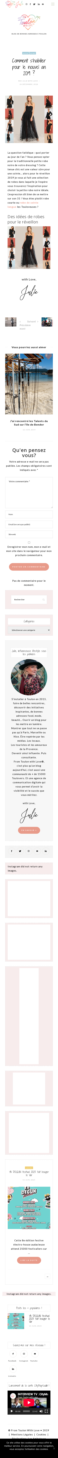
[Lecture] (11, 1411)
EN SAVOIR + (29, 830)
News (32, 53)
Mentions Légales (22, 1434)
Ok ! (20, 1453)
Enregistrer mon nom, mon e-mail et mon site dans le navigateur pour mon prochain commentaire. (29, 551)
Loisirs (29, 1168)
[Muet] (41, 1411)
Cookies (41, 1434)
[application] (29, 1403)
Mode (25, 53)
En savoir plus (38, 1453)
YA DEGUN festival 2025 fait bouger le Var (29, 1173)
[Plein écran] (46, 1411)
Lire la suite (29, 1260)
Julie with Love (30, 81)
